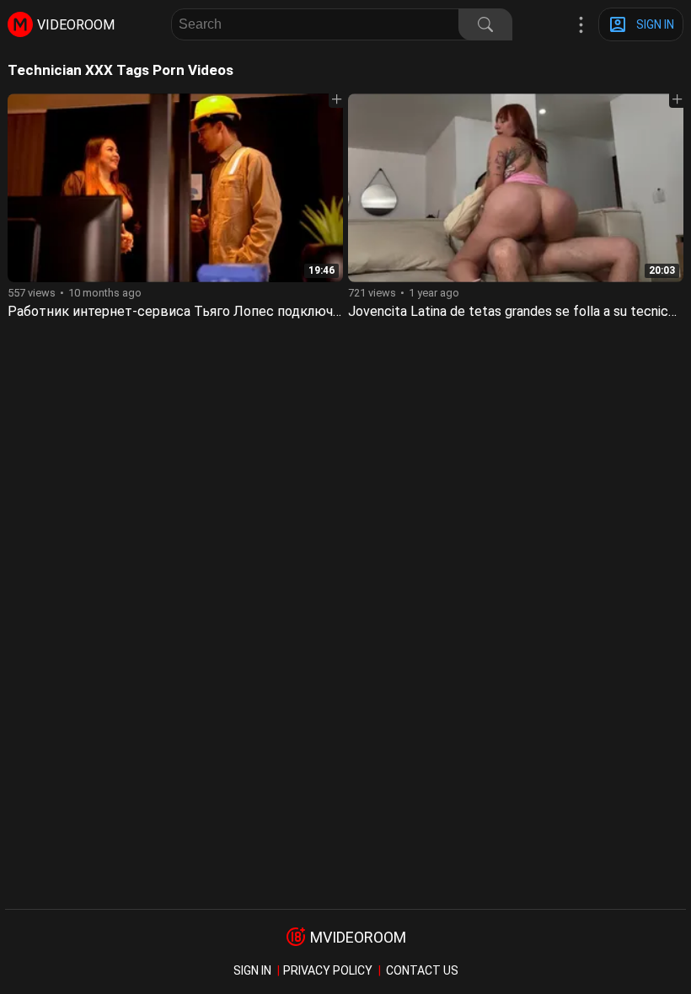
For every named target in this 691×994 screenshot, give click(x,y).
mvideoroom (358, 937)
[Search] (485, 24)
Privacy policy (327, 970)
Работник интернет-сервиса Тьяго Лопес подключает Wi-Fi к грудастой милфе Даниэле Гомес (311, 311)
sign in (252, 970)
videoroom (76, 25)
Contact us (422, 970)
